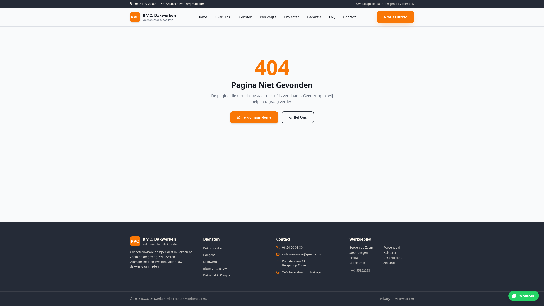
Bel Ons (300, 117)
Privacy (385, 299)
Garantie (314, 17)
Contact (349, 17)
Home (202, 17)
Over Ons (222, 17)
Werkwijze (268, 17)
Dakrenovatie (212, 248)
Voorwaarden (404, 299)
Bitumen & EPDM (215, 268)
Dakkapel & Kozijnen (217, 275)
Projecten (292, 17)
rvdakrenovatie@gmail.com (301, 254)
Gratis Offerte (395, 17)
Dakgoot (209, 255)
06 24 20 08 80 (292, 247)
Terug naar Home (256, 117)
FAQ (332, 17)
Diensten (245, 17)
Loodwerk (210, 262)
